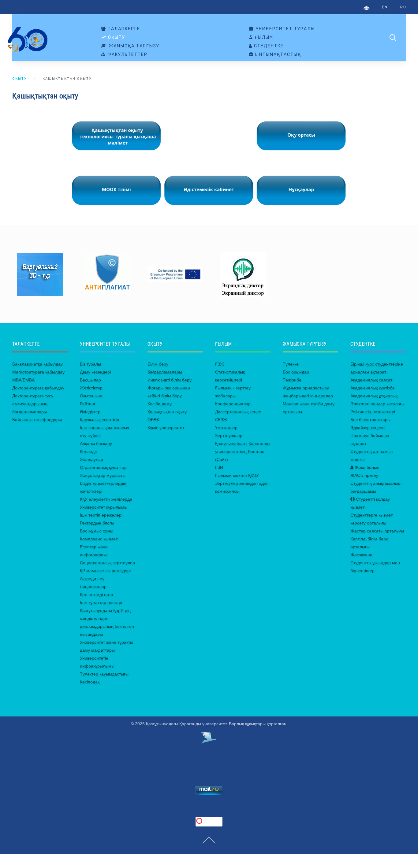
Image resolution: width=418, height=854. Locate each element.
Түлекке (291, 364)
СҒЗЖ (221, 419)
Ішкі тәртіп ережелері (101, 515)
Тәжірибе (292, 379)
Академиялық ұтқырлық (373, 395)
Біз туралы (90, 364)
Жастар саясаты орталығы (377, 530)
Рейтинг (87, 403)
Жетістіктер (91, 387)
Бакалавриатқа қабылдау (37, 364)
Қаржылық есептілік (99, 419)
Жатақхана (361, 554)
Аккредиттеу (92, 578)
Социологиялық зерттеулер (107, 562)
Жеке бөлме (366, 467)
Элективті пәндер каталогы (377, 403)
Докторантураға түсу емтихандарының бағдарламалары (32, 403)
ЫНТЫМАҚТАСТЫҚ (277, 54)
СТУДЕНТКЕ (268, 46)
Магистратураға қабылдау (38, 372)
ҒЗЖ (219, 364)
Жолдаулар (91, 459)
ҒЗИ (219, 467)
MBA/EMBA (23, 379)
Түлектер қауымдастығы (104, 674)
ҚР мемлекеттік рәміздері (105, 570)
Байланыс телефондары (37, 419)
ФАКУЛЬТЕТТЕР (126, 54)
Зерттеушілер (228, 435)
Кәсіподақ (89, 681)
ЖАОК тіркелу (364, 475)
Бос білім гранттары (370, 419)
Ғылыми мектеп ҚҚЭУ (237, 475)
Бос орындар (296, 372)
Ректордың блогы (97, 523)
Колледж (88, 451)
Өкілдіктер (90, 411)
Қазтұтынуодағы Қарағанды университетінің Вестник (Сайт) (242, 451)
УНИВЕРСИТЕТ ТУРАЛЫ (284, 29)
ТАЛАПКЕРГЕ (123, 29)
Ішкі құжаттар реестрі (101, 602)
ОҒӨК (153, 419)
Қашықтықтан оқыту (167, 411)
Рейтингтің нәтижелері (372, 411)
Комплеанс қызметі (99, 538)
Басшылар (90, 379)
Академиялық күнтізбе (372, 387)
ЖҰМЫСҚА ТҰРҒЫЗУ (133, 46)
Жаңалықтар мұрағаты (102, 475)
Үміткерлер (226, 427)
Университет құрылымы (103, 507)
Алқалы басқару (96, 443)
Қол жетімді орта (96, 594)
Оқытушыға (91, 395)
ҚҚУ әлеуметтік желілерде (106, 499)
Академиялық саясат (371, 379)
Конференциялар (233, 403)
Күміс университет (165, 427)
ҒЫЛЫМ (263, 37)
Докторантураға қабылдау (38, 387)
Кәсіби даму (159, 403)
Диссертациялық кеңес (238, 411)
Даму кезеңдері (95, 372)
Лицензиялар (93, 586)
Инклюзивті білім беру (169, 379)
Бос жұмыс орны (96, 530)
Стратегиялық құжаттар (103, 467)
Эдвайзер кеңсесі (367, 427)
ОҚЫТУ (115, 37)
